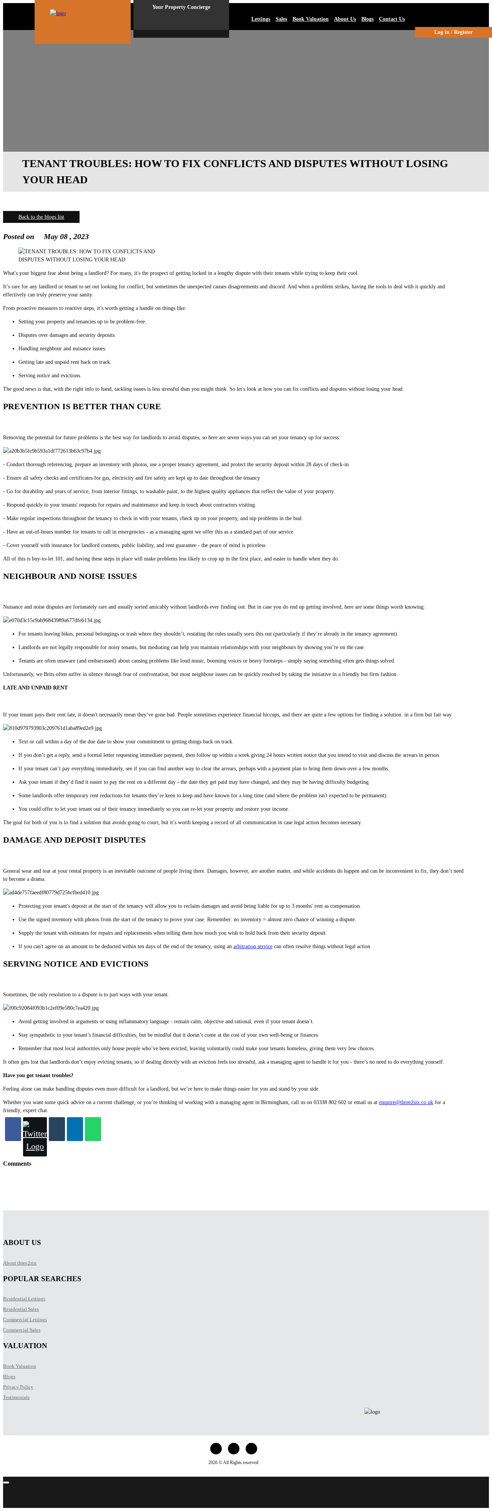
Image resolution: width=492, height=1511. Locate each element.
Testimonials (16, 1397)
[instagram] (233, 1448)
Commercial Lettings (25, 1319)
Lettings (260, 19)
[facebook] (216, 1448)
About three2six (20, 1263)
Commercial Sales (21, 1330)
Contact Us (392, 19)
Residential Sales (21, 1309)
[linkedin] (251, 1448)
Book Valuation (311, 19)
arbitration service (253, 946)
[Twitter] (35, 1136)
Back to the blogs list (41, 217)
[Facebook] (13, 1129)
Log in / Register (453, 32)
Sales (281, 19)
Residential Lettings (24, 1299)
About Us (345, 19)
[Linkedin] (75, 1129)
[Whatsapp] (93, 1129)
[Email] (57, 1129)
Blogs (367, 19)
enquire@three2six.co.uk (406, 1102)
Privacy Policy (18, 1387)
